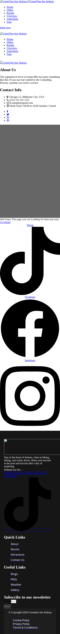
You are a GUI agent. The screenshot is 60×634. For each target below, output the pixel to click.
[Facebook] (7, 111)
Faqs (9, 22)
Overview (12, 16)
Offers (10, 10)
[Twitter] (8, 114)
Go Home (5, 222)
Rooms (10, 13)
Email (7, 601)
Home (10, 7)
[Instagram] (8, 117)
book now (5, 27)
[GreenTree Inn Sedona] (13, 1)
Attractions (12, 19)
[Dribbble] (8, 120)
